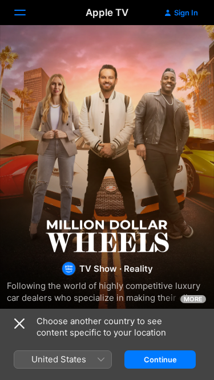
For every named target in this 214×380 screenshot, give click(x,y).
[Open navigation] (26, 12)
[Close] (19, 323)
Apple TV (107, 12)
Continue (160, 359)
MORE (193, 299)
